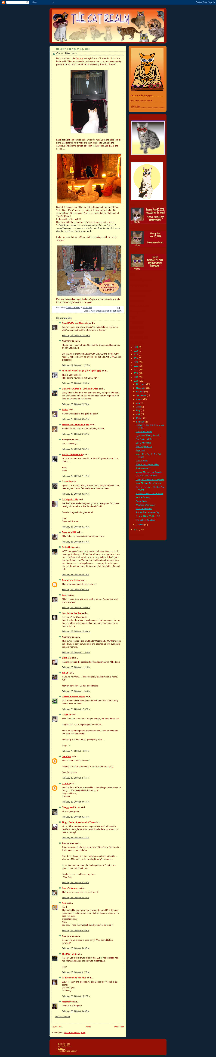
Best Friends (64, 1044)
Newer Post (57, 1027)
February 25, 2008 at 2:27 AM (75, 404)
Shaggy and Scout (71, 807)
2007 (136, 529)
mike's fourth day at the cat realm (106, 311)
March (139, 418)
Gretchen (66, 715)
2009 (136, 377)
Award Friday (142, 501)
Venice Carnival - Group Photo (149, 494)
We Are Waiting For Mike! (147, 464)
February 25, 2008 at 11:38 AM (76, 691)
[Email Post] (119, 308)
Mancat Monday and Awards (149, 472)
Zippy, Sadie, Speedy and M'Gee (78, 822)
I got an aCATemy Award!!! (148, 435)
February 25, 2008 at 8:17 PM (75, 972)
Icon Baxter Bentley (71, 613)
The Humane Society (67, 1051)
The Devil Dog (69, 954)
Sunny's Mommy (70, 888)
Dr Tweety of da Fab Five (74, 978)
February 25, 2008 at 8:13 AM (75, 494)
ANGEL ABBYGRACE (72, 454)
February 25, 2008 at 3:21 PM (75, 838)
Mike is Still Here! (144, 432)
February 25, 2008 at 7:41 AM (75, 476)
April (138, 414)
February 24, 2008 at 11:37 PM (76, 365)
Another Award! (143, 468)
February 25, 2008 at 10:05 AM (76, 608)
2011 (136, 370)
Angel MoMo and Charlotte (75, 323)
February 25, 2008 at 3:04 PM (75, 802)
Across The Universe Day (147, 512)
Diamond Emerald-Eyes (73, 697)
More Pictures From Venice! (148, 483)
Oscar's (79, 58)
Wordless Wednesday (146, 505)
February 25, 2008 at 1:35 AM (75, 383)
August (139, 399)
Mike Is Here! (142, 461)
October (140, 392)
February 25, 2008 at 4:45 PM (75, 898)
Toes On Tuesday (144, 509)
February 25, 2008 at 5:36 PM (75, 930)
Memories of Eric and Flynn (75, 425)
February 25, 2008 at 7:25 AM (75, 449)
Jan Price (66, 757)
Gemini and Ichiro (71, 580)
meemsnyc (67, 1002)
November (141, 388)
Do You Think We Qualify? (148, 516)
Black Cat (66, 658)
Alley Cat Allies (65, 1046)
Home (88, 1027)
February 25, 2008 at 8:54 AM (75, 575)
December (141, 384)
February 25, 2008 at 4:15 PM (75, 883)
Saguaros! (140, 450)
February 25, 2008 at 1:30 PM (75, 751)
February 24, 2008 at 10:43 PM (76, 335)
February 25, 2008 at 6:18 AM (75, 434)
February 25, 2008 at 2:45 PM (75, 778)
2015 (136, 354)
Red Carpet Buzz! (144, 447)
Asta (64, 903)
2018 (136, 351)
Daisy (64, 595)
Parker (65, 410)
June (138, 407)
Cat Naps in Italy (70, 499)
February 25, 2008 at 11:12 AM (76, 667)
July (138, 403)
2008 (136, 381)
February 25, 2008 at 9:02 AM (75, 589)
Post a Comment (62, 1017)
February (140, 422)
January (140, 525)
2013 (136, 362)
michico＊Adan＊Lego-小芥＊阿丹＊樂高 (81, 371)
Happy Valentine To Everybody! (150, 479)
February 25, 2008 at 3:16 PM (75, 817)
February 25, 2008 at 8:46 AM (75, 542)
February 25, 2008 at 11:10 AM (76, 652)
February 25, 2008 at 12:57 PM (76, 709)
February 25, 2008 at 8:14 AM (75, 527)
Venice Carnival (143, 497)
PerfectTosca (68, 547)
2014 (136, 358)
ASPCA (61, 1048)
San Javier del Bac (144, 439)
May (138, 410)
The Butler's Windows (145, 520)
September (141, 395)
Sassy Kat (67, 481)
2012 (136, 366)
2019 (136, 347)
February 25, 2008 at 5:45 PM (75, 948)
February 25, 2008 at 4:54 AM (75, 419)
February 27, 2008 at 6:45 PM (75, 1011)
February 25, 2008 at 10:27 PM (76, 996)
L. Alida (66, 783)
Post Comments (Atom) (75, 1033)
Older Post (119, 1027)
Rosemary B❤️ (69, 532)
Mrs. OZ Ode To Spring (146, 476)
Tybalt (65, 673)
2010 (136, 373)
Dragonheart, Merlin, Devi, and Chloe (80, 389)
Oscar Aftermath (143, 443)
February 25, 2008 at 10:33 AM (76, 631)
